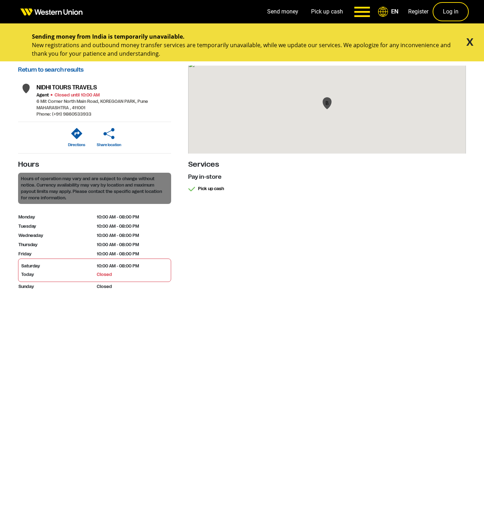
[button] (389, 11)
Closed (104, 274)
